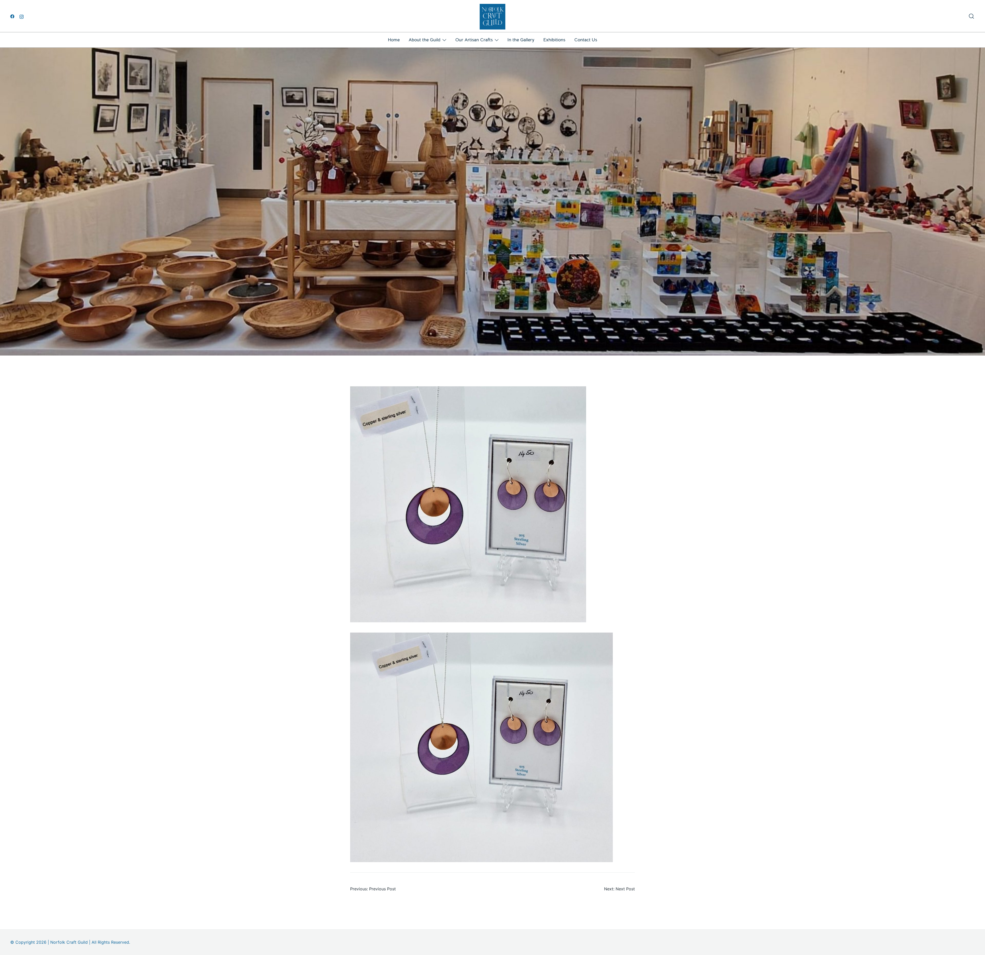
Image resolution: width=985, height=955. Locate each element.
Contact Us (585, 40)
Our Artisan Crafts (474, 40)
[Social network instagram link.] (21, 15)
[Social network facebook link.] (12, 15)
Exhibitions (554, 40)
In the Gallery (520, 40)
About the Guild (424, 40)
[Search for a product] (971, 16)
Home (394, 40)
